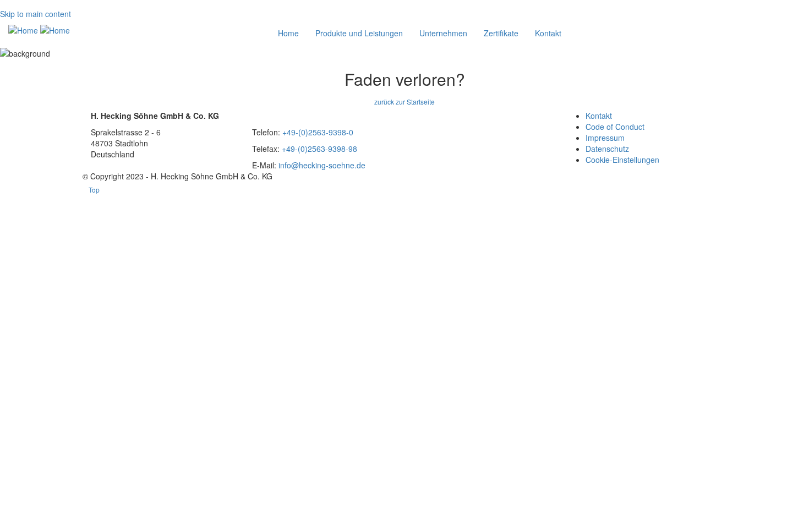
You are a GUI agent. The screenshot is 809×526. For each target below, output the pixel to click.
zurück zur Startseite (404, 101)
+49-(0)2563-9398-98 (319, 148)
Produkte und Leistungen (359, 33)
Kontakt (548, 33)
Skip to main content (35, 13)
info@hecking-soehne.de (321, 165)
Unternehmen (443, 33)
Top (94, 189)
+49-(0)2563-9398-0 (317, 132)
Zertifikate (501, 33)
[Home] (39, 30)
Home (288, 33)
